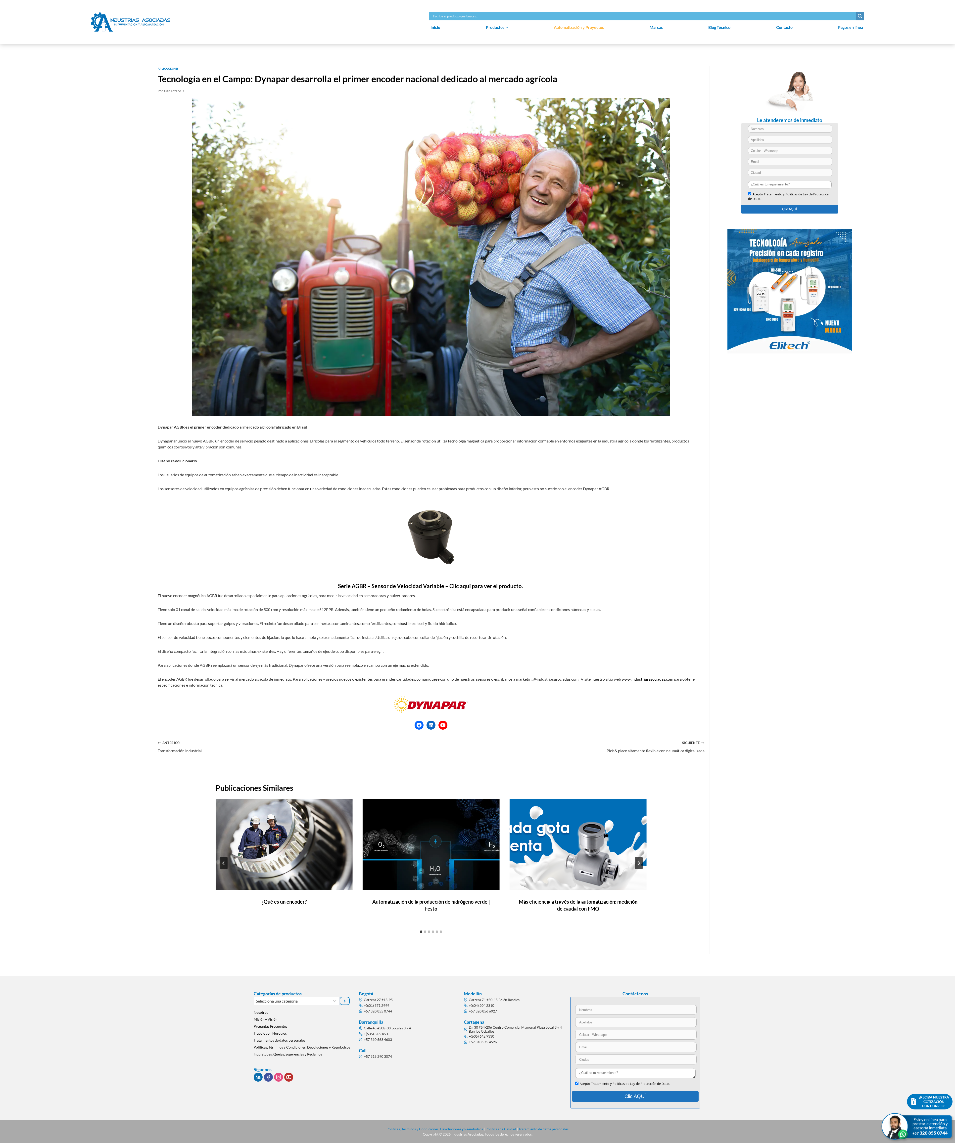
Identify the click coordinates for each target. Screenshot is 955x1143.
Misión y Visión (266, 1019)
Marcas (656, 27)
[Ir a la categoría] (345, 1001)
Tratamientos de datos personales (279, 1040)
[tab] (421, 931)
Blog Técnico (719, 27)
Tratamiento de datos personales (544, 1129)
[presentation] (284, 844)
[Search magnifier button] (860, 16)
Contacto (784, 27)
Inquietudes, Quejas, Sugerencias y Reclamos (288, 1054)
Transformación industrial (180, 747)
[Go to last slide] (224, 863)
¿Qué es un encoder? (284, 902)
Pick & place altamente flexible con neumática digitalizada (656, 747)
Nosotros (261, 1012)
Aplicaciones (168, 68)
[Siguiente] (639, 863)
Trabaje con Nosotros (270, 1033)
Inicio (435, 27)
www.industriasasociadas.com (648, 679)
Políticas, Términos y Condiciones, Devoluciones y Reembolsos (302, 1047)
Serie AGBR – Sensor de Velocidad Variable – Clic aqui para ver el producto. (431, 586)
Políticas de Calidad (500, 1129)
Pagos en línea (850, 27)
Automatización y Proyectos (579, 27)
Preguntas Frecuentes (270, 1026)
